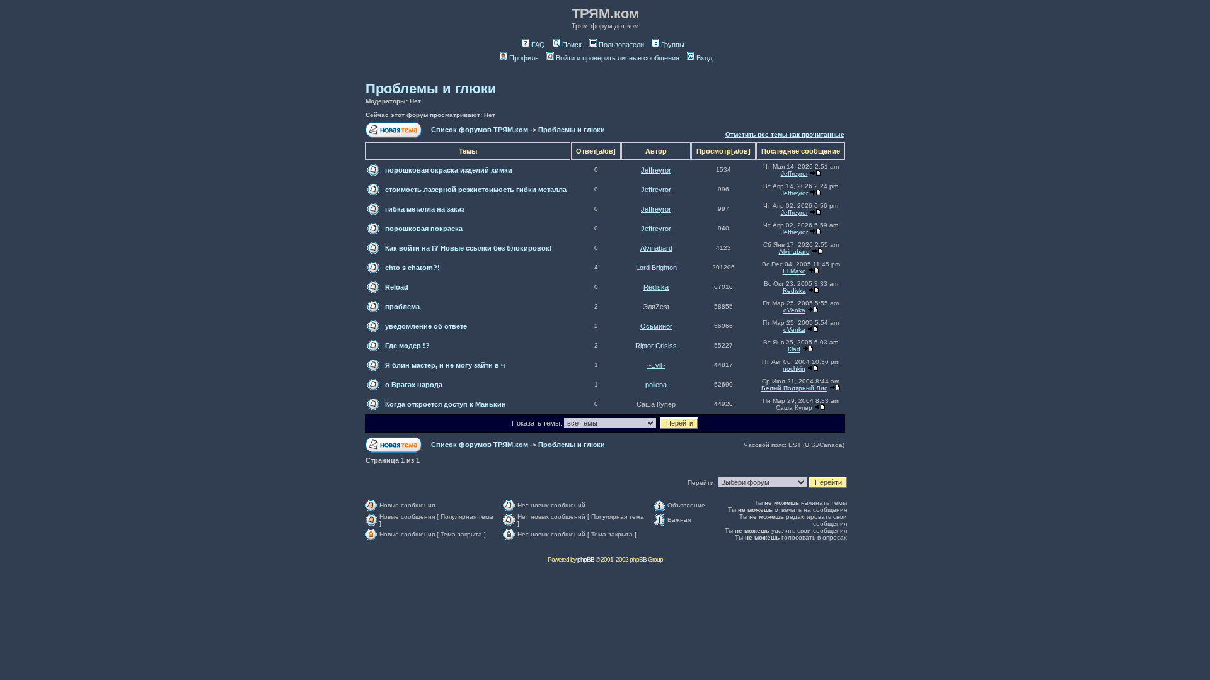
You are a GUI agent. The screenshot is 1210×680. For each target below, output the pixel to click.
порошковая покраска (424, 228)
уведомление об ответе (426, 326)
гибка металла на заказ (424, 209)
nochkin (794, 368)
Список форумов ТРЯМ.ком (479, 129)
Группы (672, 44)
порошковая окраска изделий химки (448, 170)
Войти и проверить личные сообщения (617, 58)
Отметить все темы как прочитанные (784, 134)
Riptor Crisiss (656, 345)
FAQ (538, 44)
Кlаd (794, 349)
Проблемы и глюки (431, 88)
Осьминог (656, 326)
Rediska (656, 287)
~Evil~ (656, 365)
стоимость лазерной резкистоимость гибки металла (476, 189)
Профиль (524, 58)
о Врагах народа (413, 384)
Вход (704, 58)
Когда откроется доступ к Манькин (445, 404)
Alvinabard (656, 248)
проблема (402, 306)
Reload (396, 287)
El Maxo (794, 271)
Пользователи (621, 44)
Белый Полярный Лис (794, 388)
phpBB (585, 559)
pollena (656, 384)
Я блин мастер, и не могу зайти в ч (445, 365)
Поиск (572, 44)
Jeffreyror (656, 170)
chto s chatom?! (412, 267)
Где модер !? (407, 345)
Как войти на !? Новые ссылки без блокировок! (468, 248)
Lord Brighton (656, 267)
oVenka (794, 310)
